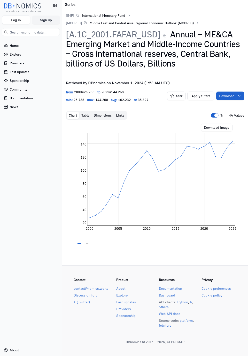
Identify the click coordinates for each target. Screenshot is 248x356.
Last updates (126, 302)
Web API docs (169, 314)
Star (179, 96)
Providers (123, 309)
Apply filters (201, 96)
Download (226, 96)
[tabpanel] (155, 184)
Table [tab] (85, 115)
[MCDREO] (74, 23)
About (120, 288)
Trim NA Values (232, 115)
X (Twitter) (82, 302)
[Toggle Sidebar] (62, 178)
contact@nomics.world (91, 288)
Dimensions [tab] (103, 115)
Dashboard (167, 295)
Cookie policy (212, 295)
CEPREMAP (176, 342)
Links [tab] (120, 115)
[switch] (214, 115)
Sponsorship (126, 316)
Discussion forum (87, 295)
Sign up (46, 20)
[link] (95, 15)
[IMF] (70, 15)
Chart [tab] (73, 115)
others (164, 307)
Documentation (170, 288)
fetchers (165, 325)
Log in (16, 20)
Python (182, 302)
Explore (122, 295)
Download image (216, 127)
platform (186, 320)
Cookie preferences (216, 288)
